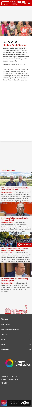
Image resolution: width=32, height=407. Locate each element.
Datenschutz (14, 376)
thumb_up (28, 403)
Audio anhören (24, 244)
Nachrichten (5, 324)
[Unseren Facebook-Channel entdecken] (5, 383)
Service (4, 334)
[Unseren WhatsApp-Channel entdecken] (2, 383)
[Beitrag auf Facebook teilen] (12, 42)
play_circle (25, 403)
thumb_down (22, 403)
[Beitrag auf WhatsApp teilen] (9, 42)
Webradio (4, 319)
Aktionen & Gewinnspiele (10, 329)
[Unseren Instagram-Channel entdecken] (7, 383)
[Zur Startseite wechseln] (5, 3)
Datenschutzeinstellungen (9, 379)
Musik (3, 344)
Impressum (4, 376)
